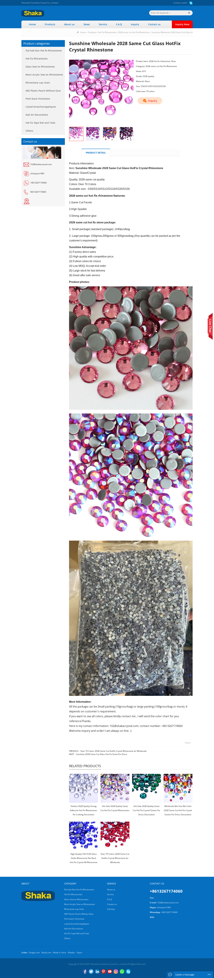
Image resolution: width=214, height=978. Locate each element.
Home (32, 24)
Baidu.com (46, 952)
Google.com (34, 952)
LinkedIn (97, 971)
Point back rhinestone (38, 98)
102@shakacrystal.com (41, 164)
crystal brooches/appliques (41, 106)
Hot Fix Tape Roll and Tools (40, 122)
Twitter (91, 971)
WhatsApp (122, 971)
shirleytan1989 (37, 173)
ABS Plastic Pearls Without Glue (43, 90)
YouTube (109, 971)
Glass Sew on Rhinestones (40, 66)
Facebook (85, 971)
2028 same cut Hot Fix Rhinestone (133, 32)
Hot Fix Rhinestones (107, 32)
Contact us (178, 2)
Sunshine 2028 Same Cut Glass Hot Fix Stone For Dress (101, 754)
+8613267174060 (38, 182)
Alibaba (71, 952)
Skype (128, 971)
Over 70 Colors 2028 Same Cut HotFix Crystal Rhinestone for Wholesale (113, 751)
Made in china (59, 952)
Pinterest (103, 971)
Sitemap (111, 909)
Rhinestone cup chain (38, 82)
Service (103, 24)
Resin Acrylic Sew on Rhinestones (44, 74)
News (87, 24)
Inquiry (135, 24)
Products (50, 24)
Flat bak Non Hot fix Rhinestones (44, 50)
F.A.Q (119, 24)
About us (69, 24)
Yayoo (79, 952)
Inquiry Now (182, 24)
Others (29, 130)
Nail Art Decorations (37, 114)
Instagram (116, 971)
